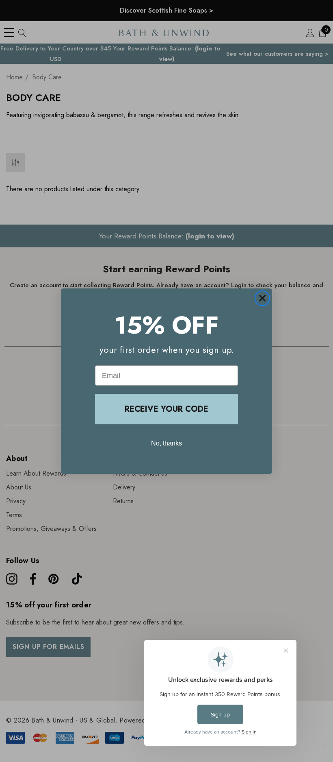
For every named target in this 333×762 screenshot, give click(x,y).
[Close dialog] (262, 298)
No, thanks (166, 443)
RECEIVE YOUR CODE (166, 409)
